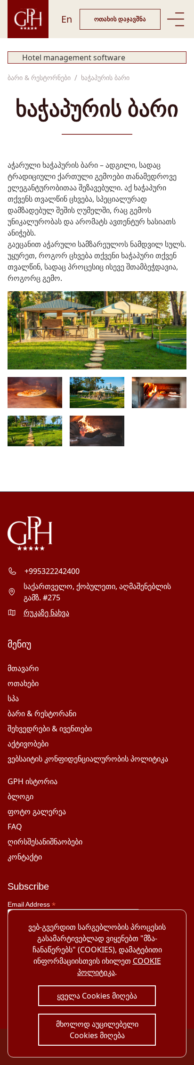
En (66, 19)
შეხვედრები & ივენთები (50, 728)
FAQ (15, 826)
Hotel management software (73, 57)
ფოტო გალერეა (37, 811)
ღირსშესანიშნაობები (45, 841)
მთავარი (23, 668)
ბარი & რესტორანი (42, 713)
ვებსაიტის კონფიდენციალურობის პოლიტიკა (88, 759)
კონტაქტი (25, 857)
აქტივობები (28, 743)
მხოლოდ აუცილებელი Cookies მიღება (97, 1029)
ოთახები (23, 683)
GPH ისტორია (32, 781)
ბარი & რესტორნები (39, 77)
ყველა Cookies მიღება (97, 996)
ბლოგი (20, 796)
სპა (13, 698)
